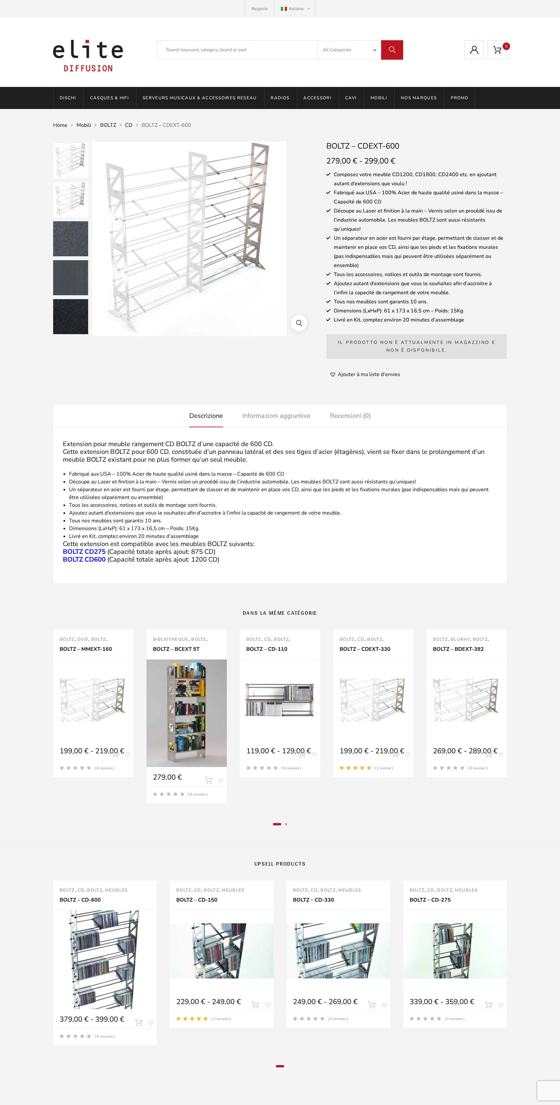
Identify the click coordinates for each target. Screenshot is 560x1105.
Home (60, 125)
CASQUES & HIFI (109, 98)
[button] (299, 323)
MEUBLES (116, 890)
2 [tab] (286, 824)
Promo (460, 98)
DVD (82, 639)
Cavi (350, 98)
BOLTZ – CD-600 (80, 900)
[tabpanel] (93, 703)
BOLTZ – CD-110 (266, 649)
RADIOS (280, 98)
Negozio (259, 9)
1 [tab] (277, 824)
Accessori (317, 98)
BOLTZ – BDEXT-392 (458, 649)
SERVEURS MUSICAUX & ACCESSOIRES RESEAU (200, 98)
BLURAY (460, 639)
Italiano (296, 9)
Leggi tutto (208, 782)
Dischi (68, 98)
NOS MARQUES (419, 98)
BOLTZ (108, 125)
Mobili (378, 98)
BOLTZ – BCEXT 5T (176, 649)
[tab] (206, 416)
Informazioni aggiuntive (276, 415)
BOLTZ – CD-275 (430, 900)
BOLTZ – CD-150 (196, 900)
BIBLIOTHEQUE (171, 639)
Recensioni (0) (350, 415)
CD (129, 125)
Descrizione (206, 415)
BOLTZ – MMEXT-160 (86, 649)
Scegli (115, 755)
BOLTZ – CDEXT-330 (365, 649)
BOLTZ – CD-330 (313, 900)
